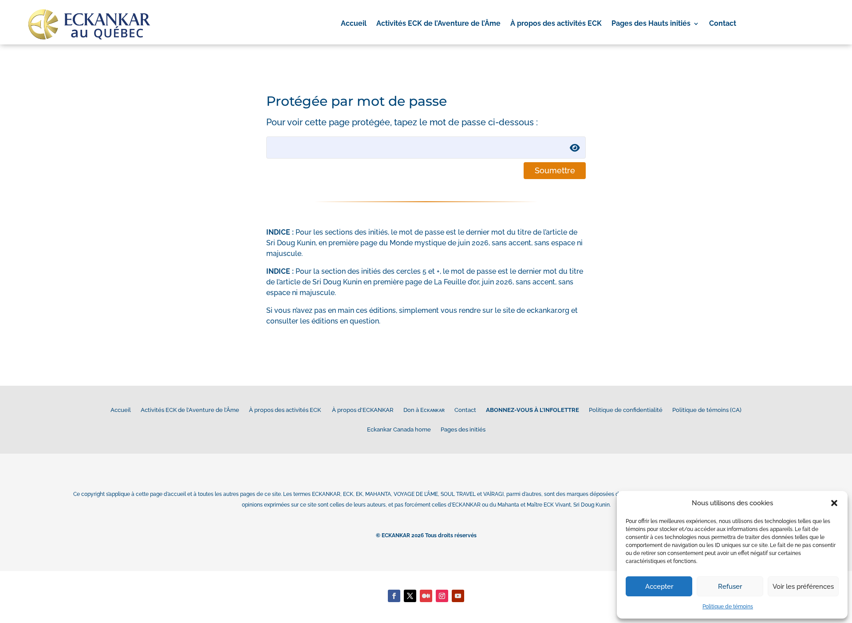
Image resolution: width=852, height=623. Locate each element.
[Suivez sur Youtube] (458, 596)
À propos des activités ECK (556, 24)
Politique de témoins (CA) (707, 410)
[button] (834, 503)
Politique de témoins (727, 606)
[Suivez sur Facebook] (394, 596)
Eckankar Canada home (399, 429)
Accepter (659, 587)
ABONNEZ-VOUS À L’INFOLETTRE (532, 410)
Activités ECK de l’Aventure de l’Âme (438, 24)
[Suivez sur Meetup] (426, 596)
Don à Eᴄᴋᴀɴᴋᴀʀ (424, 410)
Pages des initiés (463, 429)
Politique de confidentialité (626, 410)
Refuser (730, 587)
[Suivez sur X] (410, 596)
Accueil (354, 24)
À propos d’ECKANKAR (363, 410)
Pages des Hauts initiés (650, 24)
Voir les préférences (803, 587)
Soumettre (555, 170)
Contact (722, 24)
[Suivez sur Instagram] (442, 596)
